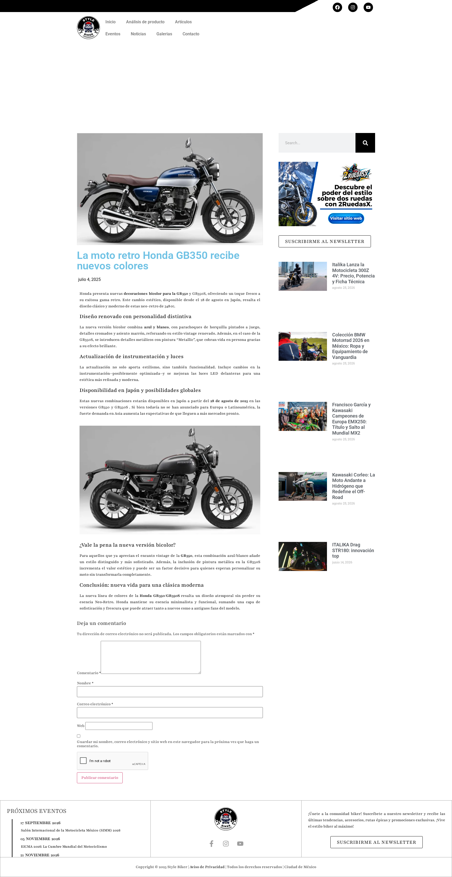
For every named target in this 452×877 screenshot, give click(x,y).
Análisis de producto (145, 21)
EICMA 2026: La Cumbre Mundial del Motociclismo (64, 846)
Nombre (85, 683)
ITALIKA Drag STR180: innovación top (353, 550)
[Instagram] (353, 7)
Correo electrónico (95, 704)
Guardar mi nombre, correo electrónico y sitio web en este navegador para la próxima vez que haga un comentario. (168, 744)
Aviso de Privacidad (207, 866)
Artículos (183, 21)
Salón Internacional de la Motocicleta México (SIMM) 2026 (70, 830)
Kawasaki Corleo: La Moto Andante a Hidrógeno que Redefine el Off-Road (353, 486)
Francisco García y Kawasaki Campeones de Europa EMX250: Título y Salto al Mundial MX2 (351, 419)
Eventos (112, 33)
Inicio (110, 21)
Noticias (138, 33)
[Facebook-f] (211, 843)
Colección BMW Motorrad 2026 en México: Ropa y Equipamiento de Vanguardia (350, 346)
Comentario (89, 673)
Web (80, 726)
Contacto (191, 33)
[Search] (365, 143)
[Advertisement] (226, 82)
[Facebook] (337, 7)
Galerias (164, 33)
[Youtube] (368, 7)
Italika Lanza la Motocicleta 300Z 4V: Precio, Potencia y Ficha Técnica (353, 273)
